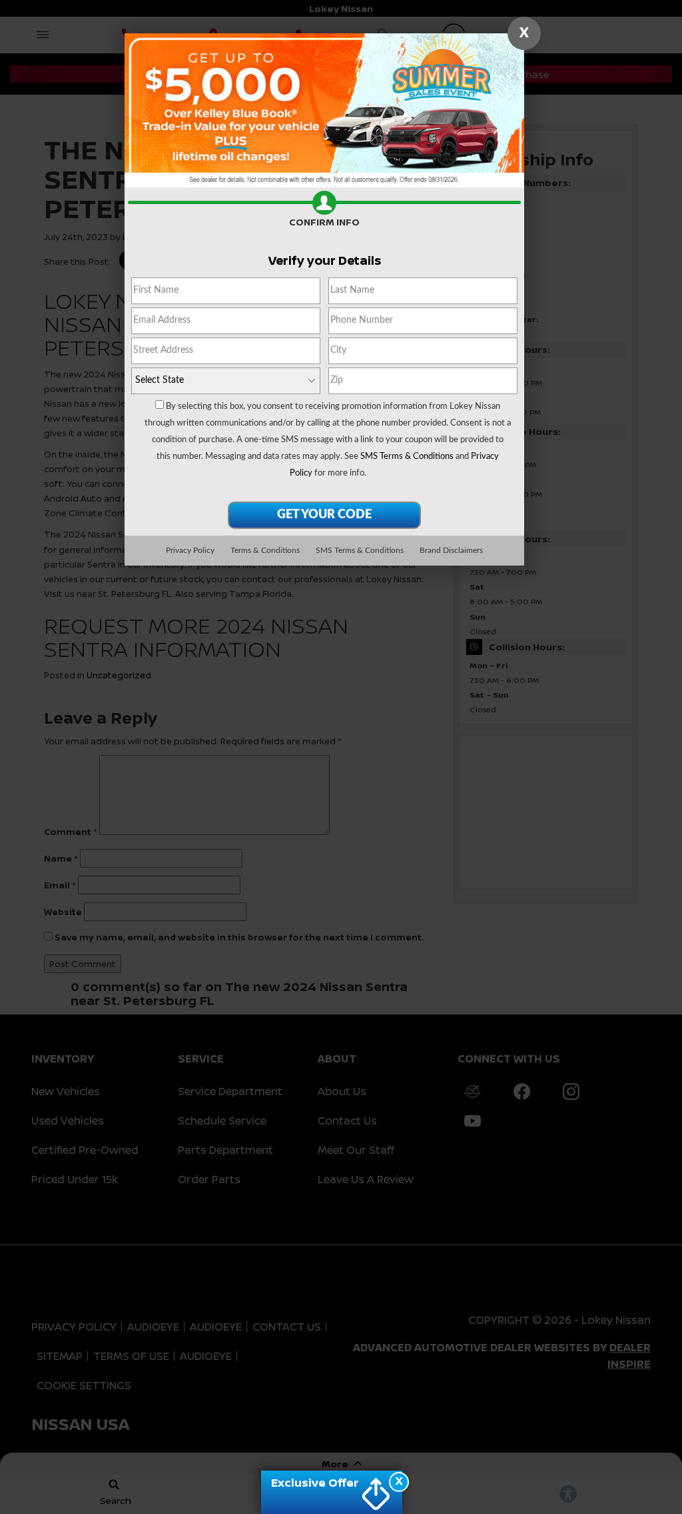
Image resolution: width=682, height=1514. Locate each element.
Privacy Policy (190, 550)
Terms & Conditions (265, 550)
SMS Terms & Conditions (407, 456)
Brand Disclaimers (451, 550)
